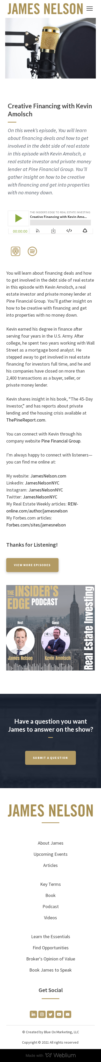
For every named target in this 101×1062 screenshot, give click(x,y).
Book (50, 895)
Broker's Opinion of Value (50, 959)
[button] (15, 251)
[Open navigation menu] (89, 8)
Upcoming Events (50, 854)
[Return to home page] (45, 9)
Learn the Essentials (50, 936)
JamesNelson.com (48, 476)
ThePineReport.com (25, 420)
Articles (50, 865)
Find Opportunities (51, 948)
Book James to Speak (50, 970)
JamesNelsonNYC (42, 483)
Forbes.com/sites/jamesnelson (36, 525)
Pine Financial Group (60, 441)
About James (50, 843)
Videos (50, 918)
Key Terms (50, 884)
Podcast (50, 906)
